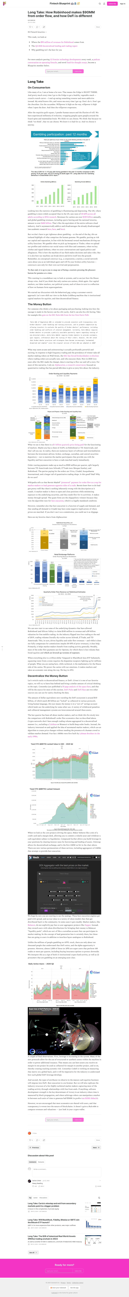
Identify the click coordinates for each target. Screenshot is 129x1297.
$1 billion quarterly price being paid (68, 444)
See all (31, 1253)
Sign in (122, 4)
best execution (57, 500)
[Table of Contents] (2, 648)
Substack (54, 1293)
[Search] (100, 4)
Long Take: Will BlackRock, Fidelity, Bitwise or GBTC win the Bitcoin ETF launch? (53, 1221)
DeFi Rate (82, 689)
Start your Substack (59, 1288)
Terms (69, 1283)
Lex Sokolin (31, 20)
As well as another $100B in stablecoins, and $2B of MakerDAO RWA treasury (55, 1242)
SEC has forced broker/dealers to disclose (81, 355)
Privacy (63, 1283)
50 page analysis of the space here (76, 686)
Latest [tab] (35, 1198)
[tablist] (36, 1162)
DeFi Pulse (68, 689)
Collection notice (77, 1283)
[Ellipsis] (100, 1180)
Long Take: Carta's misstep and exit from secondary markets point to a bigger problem (52, 1204)
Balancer (31, 925)
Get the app (74, 1288)
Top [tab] (30, 1198)
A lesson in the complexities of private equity (43, 1209)
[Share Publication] (104, 4)
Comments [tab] (32, 1162)
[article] (64, 1208)
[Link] (25, 81)
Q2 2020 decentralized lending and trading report (56, 46)
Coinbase (53, 724)
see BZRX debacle (89, 1098)
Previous (35, 1148)
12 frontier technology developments (66, 59)
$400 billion (46, 223)
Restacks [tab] (41, 1162)
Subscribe (112, 4)
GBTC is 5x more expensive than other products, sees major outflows (52, 1225)
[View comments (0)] (47, 1214)
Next (95, 1148)
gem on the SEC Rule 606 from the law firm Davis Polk (65, 315)
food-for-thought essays (77, 62)
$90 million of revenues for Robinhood (57, 42)
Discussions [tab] (43, 1198)
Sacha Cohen (36, 1181)
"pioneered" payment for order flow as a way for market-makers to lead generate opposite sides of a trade (64, 484)
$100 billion (87, 217)
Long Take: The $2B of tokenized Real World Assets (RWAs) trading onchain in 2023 (52, 1237)
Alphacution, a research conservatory (71, 365)
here (49, 229)
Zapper (88, 925)
